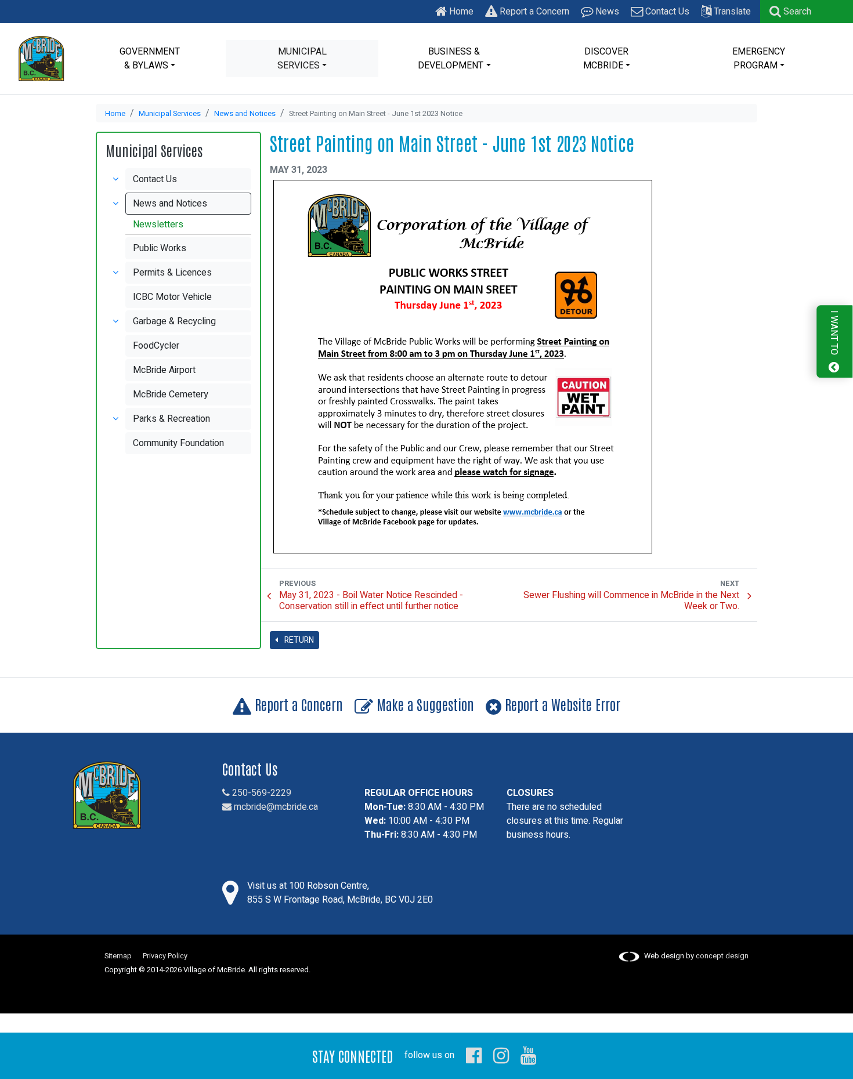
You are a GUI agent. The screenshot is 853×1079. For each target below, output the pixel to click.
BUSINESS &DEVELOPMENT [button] (450, 59)
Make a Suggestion (423, 704)
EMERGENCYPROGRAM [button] (758, 59)
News (606, 12)
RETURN (298, 640)
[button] (790, 12)
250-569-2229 (260, 793)
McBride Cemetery (170, 394)
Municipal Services (170, 113)
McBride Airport (164, 370)
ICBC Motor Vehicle (172, 297)
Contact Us (666, 12)
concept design (722, 956)
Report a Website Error (560, 704)
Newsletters (158, 224)
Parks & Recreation (171, 419)
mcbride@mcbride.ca (275, 807)
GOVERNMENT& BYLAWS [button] (150, 59)
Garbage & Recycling (174, 321)
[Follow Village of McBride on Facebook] (474, 1055)
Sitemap (118, 956)
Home (460, 12)
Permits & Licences (172, 273)
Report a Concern (533, 12)
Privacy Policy (165, 956)
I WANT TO (834, 333)
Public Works (159, 248)
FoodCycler (156, 346)
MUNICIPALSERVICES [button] (302, 59)
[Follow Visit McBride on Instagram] (501, 1055)
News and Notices (245, 113)
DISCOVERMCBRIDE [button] (606, 59)
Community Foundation (178, 443)
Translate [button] (731, 12)
